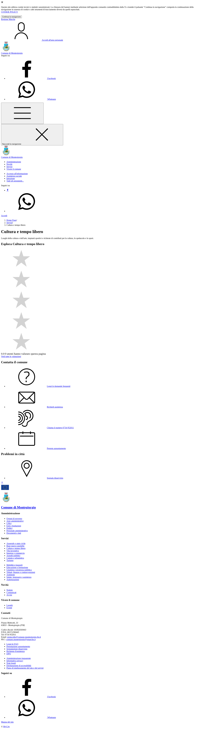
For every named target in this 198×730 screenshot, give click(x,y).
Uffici (8, 523)
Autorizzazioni (12, 579)
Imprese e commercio (15, 553)
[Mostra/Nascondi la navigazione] (22, 113)
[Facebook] (7, 190)
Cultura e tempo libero (15, 548)
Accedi (4, 215)
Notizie (9, 590)
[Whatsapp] (26, 211)
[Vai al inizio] (2, 483)
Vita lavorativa (12, 551)
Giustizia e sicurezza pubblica (19, 570)
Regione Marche (8, 19)
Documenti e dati (13, 533)
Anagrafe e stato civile (15, 543)
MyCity (6, 726)
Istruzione (10, 178)
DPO (8, 654)
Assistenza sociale (14, 176)
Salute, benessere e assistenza (18, 577)
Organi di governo (14, 518)
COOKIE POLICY (9, 12)
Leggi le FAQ (12, 644)
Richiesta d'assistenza (15, 651)
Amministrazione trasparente (18, 658)
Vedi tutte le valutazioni (11, 356)
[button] (13, 162)
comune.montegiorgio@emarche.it (21, 639)
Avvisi (9, 595)
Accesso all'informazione (17, 173)
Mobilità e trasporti (14, 565)
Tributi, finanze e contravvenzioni (20, 572)
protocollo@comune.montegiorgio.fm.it (24, 637)
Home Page (11, 220)
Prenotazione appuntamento (18, 646)
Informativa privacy (14, 661)
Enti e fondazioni (13, 526)
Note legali (11, 663)
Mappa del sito (7, 722)
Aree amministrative (15, 521)
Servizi (9, 222)
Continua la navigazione (11, 17)
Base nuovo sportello (15, 546)
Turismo (9, 560)
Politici (9, 528)
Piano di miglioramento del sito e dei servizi (25, 668)
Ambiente (10, 575)
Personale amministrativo (17, 531)
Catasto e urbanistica (15, 558)
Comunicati (11, 592)
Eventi (9, 608)
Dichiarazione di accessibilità (18, 665)
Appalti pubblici (13, 555)
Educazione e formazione (17, 567)
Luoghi (9, 605)
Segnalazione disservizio (16, 649)
